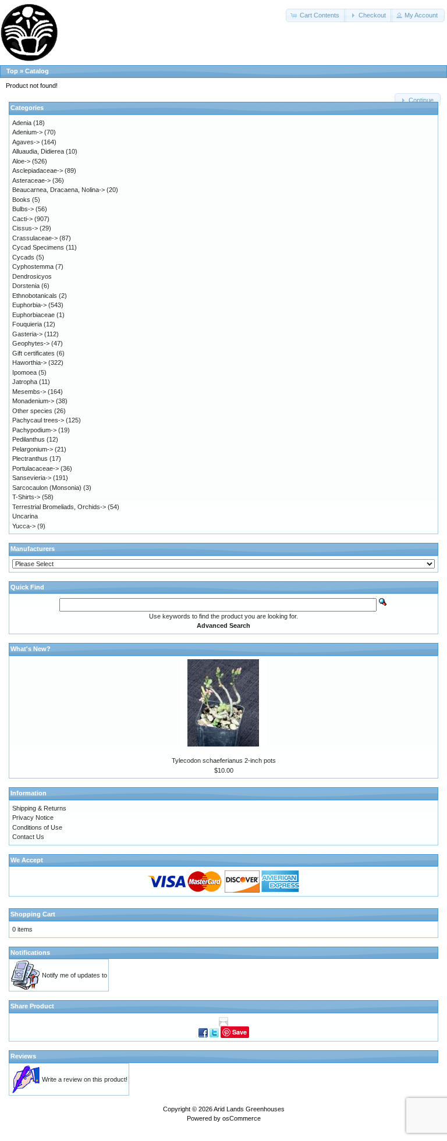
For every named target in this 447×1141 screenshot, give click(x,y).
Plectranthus (30, 458)
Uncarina (25, 516)
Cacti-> (22, 218)
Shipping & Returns (39, 808)
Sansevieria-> (31, 477)
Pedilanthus (28, 439)
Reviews (23, 1056)
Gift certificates (33, 353)
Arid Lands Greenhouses (249, 1109)
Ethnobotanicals (34, 295)
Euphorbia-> (29, 304)
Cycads (23, 257)
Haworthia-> (29, 362)
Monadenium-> (33, 400)
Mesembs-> (29, 391)
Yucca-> (24, 525)
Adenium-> (27, 132)
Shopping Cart (32, 914)
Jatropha (24, 381)
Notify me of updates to (74, 975)
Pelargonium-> (32, 449)
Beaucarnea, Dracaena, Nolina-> (58, 189)
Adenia (21, 122)
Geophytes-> (30, 343)
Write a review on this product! (84, 1079)
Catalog (37, 70)
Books (21, 199)
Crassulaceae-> (35, 237)
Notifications (30, 952)
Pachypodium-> (34, 429)
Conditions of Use (37, 827)
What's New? (30, 648)
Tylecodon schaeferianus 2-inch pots (224, 760)
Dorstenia (26, 285)
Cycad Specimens (38, 247)
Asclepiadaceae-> (37, 170)
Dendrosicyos (32, 276)
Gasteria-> (27, 333)
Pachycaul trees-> (38, 420)
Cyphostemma (33, 266)
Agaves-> (26, 141)
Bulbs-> (23, 208)
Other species (32, 410)
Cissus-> (25, 228)
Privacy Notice (33, 817)
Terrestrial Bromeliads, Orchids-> (59, 506)
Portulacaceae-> (35, 468)
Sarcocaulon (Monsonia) (46, 487)
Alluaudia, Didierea (38, 151)
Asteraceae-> (31, 180)
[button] (316, 15)
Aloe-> (21, 161)
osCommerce (241, 1118)
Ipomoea (24, 372)
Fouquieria (27, 324)
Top (12, 70)
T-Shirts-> (26, 496)
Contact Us (28, 836)
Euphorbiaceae (33, 314)
